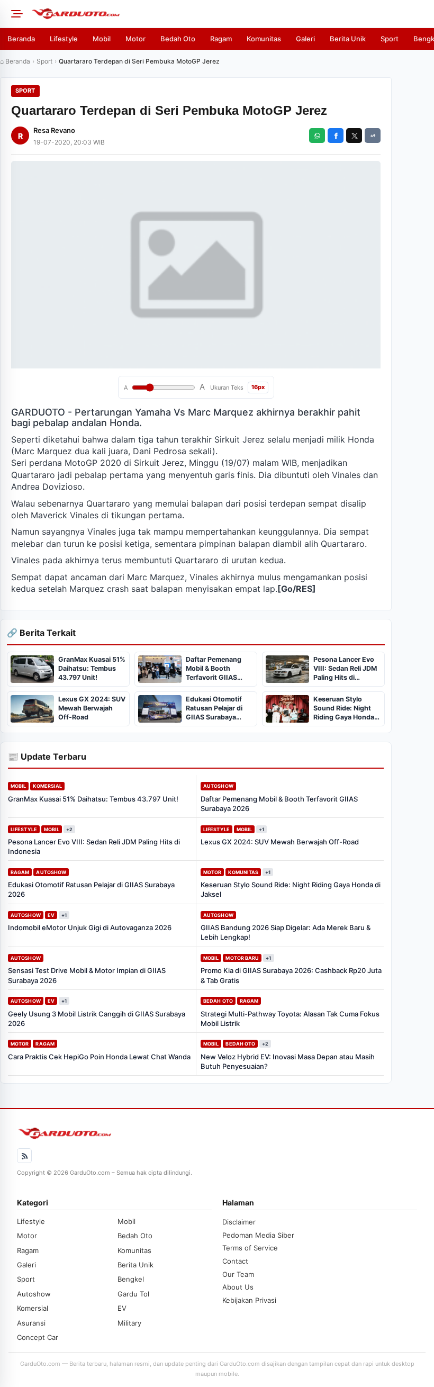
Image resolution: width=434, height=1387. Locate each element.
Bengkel (130, 1279)
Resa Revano (54, 130)
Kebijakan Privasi (249, 1300)
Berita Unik (348, 38)
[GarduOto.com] (229, 14)
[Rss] (24, 1155)
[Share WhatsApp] (317, 135)
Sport (390, 38)
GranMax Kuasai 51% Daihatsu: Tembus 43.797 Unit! (93, 799)
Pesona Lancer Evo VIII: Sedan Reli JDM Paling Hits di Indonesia (94, 846)
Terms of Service (250, 1248)
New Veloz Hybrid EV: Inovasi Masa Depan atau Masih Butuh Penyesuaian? (288, 1061)
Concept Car (37, 1337)
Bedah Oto (177, 38)
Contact (235, 1261)
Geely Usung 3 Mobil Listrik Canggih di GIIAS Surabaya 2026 (96, 1019)
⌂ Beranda (15, 61)
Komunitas (264, 38)
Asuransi (31, 1323)
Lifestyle (64, 38)
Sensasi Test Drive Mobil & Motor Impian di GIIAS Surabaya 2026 (87, 975)
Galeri (305, 38)
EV (51, 915)
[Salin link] (373, 135)
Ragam (221, 38)
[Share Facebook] (335, 135)
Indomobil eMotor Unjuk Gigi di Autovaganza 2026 (89, 927)
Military (129, 1323)
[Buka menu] (15, 14)
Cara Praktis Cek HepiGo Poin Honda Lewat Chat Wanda (99, 1056)
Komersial (47, 786)
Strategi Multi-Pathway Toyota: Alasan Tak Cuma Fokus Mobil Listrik (290, 1019)
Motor (135, 38)
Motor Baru (242, 958)
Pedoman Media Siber (258, 1235)
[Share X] (354, 135)
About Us (238, 1287)
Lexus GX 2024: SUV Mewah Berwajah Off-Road (280, 841)
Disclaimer (239, 1222)
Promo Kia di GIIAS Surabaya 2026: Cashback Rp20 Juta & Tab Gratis (291, 975)
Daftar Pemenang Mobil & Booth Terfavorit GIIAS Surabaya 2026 (279, 804)
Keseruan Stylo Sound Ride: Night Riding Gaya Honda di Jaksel (291, 889)
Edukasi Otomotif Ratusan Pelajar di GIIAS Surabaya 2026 (91, 889)
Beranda (21, 38)
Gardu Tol (133, 1294)
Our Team (238, 1274)
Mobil (102, 38)
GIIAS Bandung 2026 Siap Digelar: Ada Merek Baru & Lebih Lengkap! (285, 932)
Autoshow (218, 786)
